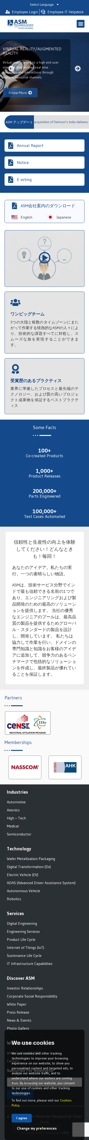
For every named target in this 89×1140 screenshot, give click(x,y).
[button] (80, 24)
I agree (21, 1118)
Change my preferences (37, 1128)
